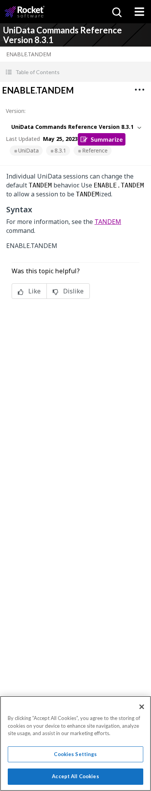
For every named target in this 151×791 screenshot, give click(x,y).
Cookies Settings (75, 754)
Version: (16, 110)
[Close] (141, 706)
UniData (28, 150)
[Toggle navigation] (139, 11)
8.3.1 (60, 150)
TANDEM (107, 221)
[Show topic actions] (139, 89)
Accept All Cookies (75, 776)
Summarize (107, 139)
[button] (75, 72)
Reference (95, 150)
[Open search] (116, 11)
